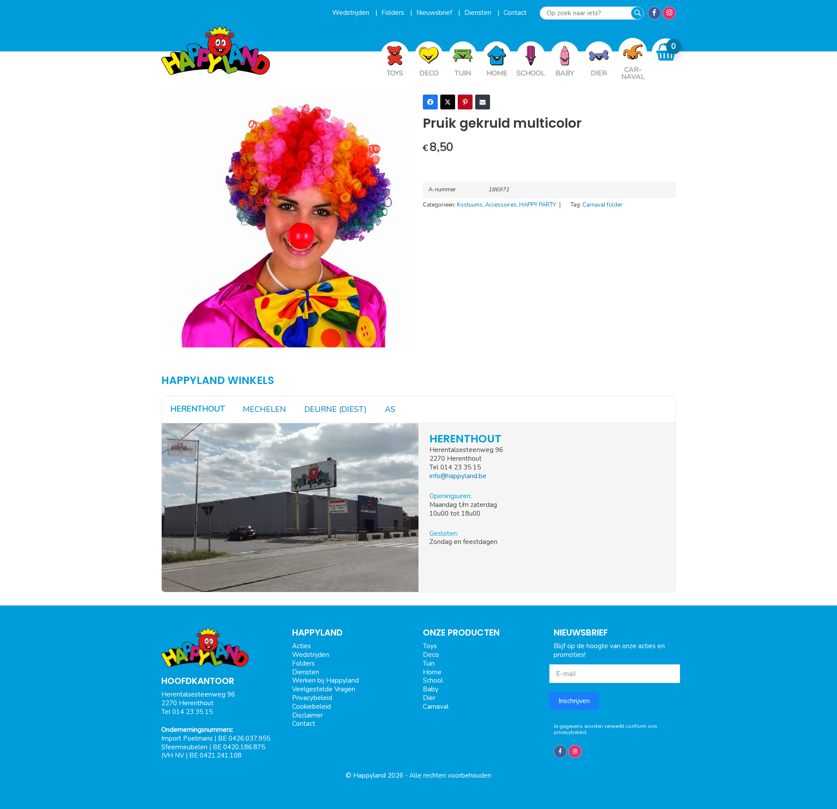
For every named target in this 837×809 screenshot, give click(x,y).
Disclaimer (307, 715)
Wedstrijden (351, 12)
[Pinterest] (465, 102)
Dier (429, 697)
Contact (515, 12)
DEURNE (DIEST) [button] (335, 409)
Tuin (429, 663)
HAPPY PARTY (537, 205)
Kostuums (470, 205)
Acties (301, 646)
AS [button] (390, 409)
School (433, 680)
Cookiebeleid (311, 706)
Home (432, 672)
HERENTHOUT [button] (197, 409)
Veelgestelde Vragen (323, 689)
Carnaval (436, 706)
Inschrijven (574, 701)
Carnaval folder (602, 205)
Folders (393, 12)
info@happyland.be (458, 476)
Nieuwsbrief (435, 12)
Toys (430, 646)
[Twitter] (447, 102)
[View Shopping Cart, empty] (666, 52)
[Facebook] (430, 102)
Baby (431, 689)
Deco (431, 654)
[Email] (482, 102)
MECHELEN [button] (264, 409)
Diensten (478, 12)
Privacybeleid (312, 697)
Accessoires (501, 205)
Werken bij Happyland (325, 680)
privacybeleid (570, 732)
